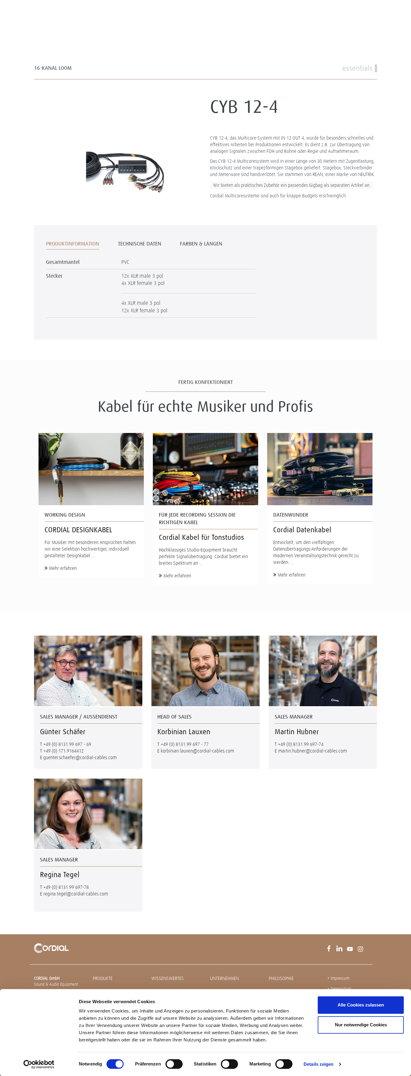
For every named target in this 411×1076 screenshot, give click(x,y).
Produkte (103, 978)
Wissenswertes (167, 978)
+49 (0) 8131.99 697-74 (300, 744)
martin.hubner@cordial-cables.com (312, 751)
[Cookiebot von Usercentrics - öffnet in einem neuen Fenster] (39, 1064)
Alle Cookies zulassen (361, 1004)
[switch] (174, 1064)
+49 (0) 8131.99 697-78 (66, 887)
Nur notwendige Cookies (361, 1024)
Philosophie (281, 978)
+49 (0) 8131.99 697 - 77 (185, 744)
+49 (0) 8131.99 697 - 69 (67, 744)
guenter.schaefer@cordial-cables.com (80, 757)
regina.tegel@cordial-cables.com (75, 894)
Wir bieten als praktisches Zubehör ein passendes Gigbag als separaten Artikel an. (292, 185)
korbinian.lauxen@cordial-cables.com (197, 751)
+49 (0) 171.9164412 (63, 751)
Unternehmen (224, 978)
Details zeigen (318, 1064)
